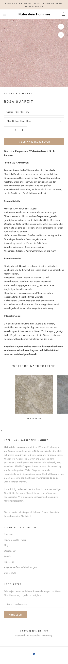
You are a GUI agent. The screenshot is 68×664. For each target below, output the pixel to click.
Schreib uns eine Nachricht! (17, 516)
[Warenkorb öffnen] (63, 14)
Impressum (9, 561)
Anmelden (15, 615)
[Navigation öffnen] (4, 14)
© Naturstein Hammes (34, 631)
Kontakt (7, 556)
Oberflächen (10, 550)
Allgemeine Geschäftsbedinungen (20, 567)
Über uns (8, 534)
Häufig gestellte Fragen (15, 540)
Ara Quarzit (34, 418)
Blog (6, 545)
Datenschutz (10, 572)
